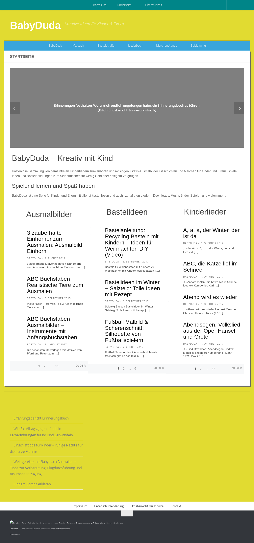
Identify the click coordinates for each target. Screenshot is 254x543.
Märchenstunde (166, 45)
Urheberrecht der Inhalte (147, 506)
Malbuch (78, 45)
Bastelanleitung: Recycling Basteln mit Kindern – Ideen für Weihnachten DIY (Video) (132, 242)
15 (57, 366)
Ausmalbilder (49, 214)
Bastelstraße (105, 45)
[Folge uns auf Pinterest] (241, 521)
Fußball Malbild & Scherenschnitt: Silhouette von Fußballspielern (126, 331)
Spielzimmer (198, 45)
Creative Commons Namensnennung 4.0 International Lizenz (85, 523)
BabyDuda (99, 5)
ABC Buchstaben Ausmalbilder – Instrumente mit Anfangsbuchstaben (52, 328)
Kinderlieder (205, 211)
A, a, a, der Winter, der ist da (211, 233)
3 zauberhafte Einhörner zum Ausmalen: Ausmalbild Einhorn (54, 242)
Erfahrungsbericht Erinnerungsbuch (41, 418)
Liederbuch (134, 45)
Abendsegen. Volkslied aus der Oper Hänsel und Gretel (211, 331)
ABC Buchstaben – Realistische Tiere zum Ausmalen (55, 285)
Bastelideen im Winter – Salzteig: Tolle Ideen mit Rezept (132, 288)
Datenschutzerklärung (109, 506)
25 (213, 369)
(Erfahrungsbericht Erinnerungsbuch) (127, 108)
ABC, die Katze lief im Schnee (210, 266)
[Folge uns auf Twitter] (234, 521)
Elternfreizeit (153, 5)
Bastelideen (127, 212)
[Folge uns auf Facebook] (227, 521)
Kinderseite (124, 5)
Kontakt (176, 506)
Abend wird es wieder (210, 297)
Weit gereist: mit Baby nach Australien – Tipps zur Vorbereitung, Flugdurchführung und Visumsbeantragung (46, 468)
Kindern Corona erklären (32, 484)
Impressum (80, 506)
